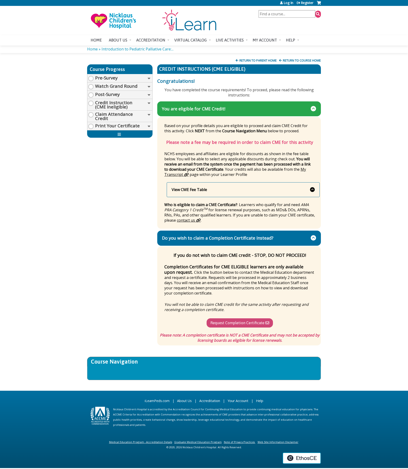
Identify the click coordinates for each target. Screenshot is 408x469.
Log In (288, 2)
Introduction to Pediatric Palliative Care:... (138, 49)
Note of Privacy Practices (239, 442)
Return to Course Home (302, 60)
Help (290, 40)
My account (265, 40)
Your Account (238, 400)
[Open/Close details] (149, 78)
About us (118, 40)
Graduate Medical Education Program (198, 442)
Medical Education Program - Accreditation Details (140, 442)
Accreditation (150, 40)
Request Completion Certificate (237, 323)
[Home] (153, 20)
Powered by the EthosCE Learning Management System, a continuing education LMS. (302, 458)
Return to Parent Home (258, 60)
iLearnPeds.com (157, 400)
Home (96, 40)
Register (307, 2)
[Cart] (319, 4)
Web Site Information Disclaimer (278, 442)
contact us (186, 220)
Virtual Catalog (190, 40)
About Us (184, 400)
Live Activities (230, 40)
